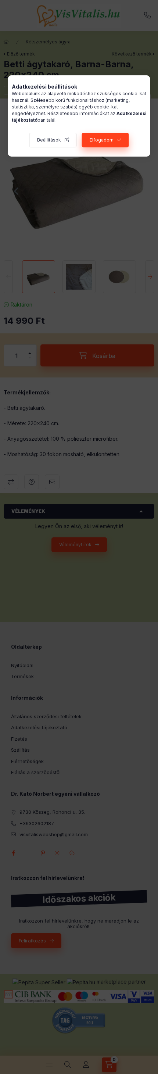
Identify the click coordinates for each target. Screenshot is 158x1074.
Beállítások (49, 140)
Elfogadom (102, 140)
